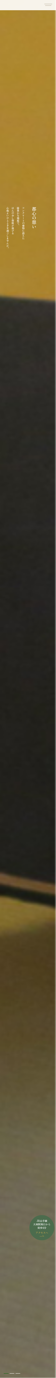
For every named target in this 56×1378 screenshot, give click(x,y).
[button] (6, 1373)
